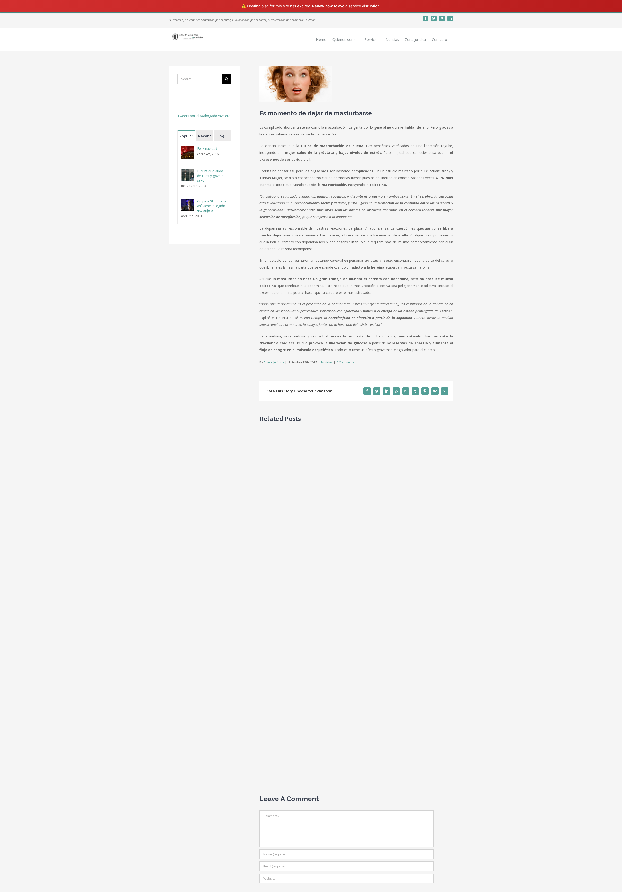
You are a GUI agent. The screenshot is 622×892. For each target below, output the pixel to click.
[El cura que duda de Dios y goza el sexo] (187, 172)
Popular (186, 136)
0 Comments (345, 362)
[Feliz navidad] (187, 149)
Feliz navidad (207, 148)
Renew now (322, 6)
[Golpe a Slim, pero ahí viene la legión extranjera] (187, 202)
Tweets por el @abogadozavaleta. (204, 115)
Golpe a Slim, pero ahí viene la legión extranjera (211, 206)
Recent (204, 136)
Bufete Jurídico (274, 362)
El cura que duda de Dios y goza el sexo (210, 176)
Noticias (326, 362)
